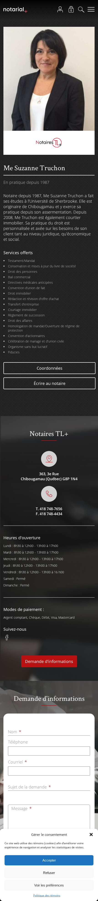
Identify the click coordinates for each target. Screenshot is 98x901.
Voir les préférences (49, 885)
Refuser (49, 873)
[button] (91, 834)
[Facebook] (6, 640)
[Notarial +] (15, 11)
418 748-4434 (51, 513)
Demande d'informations (49, 661)
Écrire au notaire (49, 383)
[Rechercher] (82, 10)
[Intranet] (72, 10)
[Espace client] (61, 10)
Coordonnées (49, 368)
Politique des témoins (46, 895)
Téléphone (18, 742)
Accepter (49, 860)
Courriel (17, 762)
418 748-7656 (51, 508)
